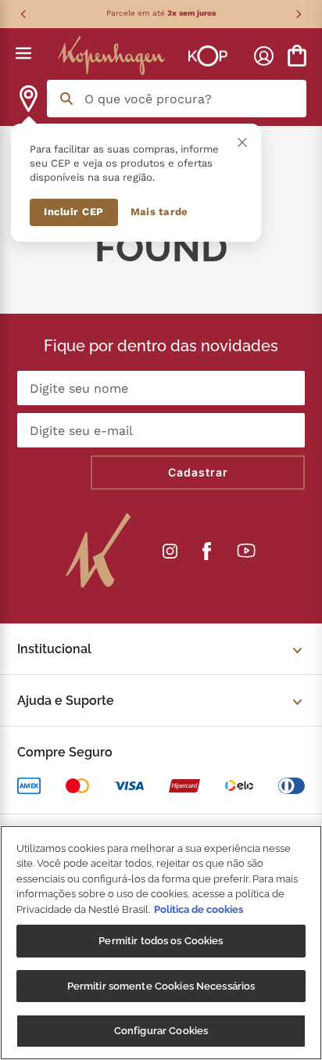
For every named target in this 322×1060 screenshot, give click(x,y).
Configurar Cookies (161, 1031)
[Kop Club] (201, 55)
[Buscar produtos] (66, 98)
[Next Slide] (298, 14)
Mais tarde (159, 211)
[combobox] (176, 98)
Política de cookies (198, 909)
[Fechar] (242, 142)
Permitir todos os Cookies (160, 941)
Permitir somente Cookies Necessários (161, 986)
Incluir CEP (74, 211)
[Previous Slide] (23, 14)
